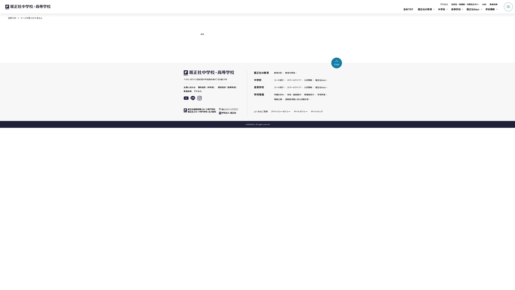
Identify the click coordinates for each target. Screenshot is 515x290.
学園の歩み (279, 94)
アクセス (444, 4)
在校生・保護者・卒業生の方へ (465, 4)
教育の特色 (290, 72)
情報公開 (278, 99)
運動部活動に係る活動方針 (297, 99)
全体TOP (408, 9)
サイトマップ (317, 111)
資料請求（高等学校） (228, 87)
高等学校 (456, 9)
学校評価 (321, 94)
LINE (484, 4)
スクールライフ (294, 80)
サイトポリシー (301, 111)
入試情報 (308, 80)
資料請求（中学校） (207, 87)
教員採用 (494, 4)
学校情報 (490, 9)
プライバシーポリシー (281, 111)
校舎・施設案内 (294, 94)
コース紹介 (279, 80)
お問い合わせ (190, 87)
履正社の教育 (425, 9)
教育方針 (278, 72)
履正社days (473, 9)
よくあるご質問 (261, 111)
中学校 (441, 9)
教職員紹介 (309, 94)
